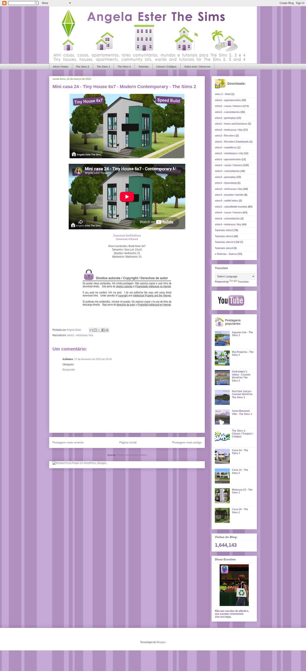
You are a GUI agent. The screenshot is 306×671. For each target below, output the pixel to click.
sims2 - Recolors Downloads (232, 141)
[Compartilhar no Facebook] (103, 330)
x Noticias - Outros (226, 254)
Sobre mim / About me (197, 66)
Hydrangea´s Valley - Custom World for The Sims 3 (241, 376)
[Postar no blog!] (95, 330)
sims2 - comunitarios (227, 112)
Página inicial (128, 442)
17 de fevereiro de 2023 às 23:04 (93, 359)
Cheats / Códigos (166, 66)
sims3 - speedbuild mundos (231, 206)
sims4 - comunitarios (227, 218)
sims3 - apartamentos (228, 159)
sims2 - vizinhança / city (229, 153)
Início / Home (60, 66)
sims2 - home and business (231, 123)
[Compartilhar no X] (99, 330)
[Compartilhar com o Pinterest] (107, 330)
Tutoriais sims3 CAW (227, 242)
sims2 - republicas (226, 147)
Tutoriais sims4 (224, 248)
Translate (243, 281)
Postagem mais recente (68, 442)
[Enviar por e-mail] (91, 330)
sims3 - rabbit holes (226, 200)
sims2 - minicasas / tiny (80, 335)
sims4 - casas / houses (228, 212)
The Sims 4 (124, 66)
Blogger (161, 642)
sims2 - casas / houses (228, 106)
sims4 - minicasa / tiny (228, 224)
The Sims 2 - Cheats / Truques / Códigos (242, 433)
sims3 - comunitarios (227, 171)
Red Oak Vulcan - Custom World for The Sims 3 (242, 394)
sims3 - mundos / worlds (229, 194)
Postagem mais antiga (187, 442)
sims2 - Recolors (225, 135)
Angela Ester (74, 329)
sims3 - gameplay (225, 177)
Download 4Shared (127, 239)
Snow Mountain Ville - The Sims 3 (242, 412)
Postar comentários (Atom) (132, 455)
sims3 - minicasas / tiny (229, 189)
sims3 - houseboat (226, 183)
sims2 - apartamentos (228, 100)
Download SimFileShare (127, 235)
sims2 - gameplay (225, 117)
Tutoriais (143, 66)
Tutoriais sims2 (224, 230)
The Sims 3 (103, 66)
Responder (68, 369)
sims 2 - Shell (223, 94)
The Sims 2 (82, 66)
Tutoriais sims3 (224, 236)
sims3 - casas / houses (228, 165)
